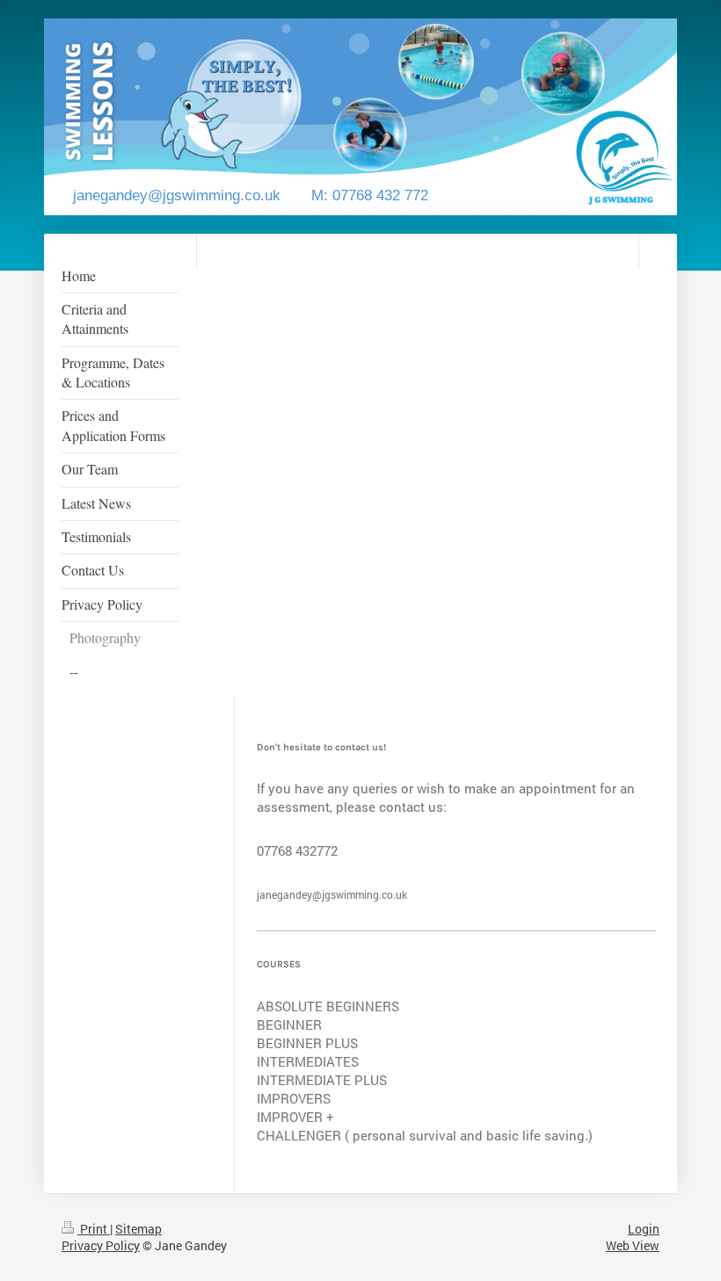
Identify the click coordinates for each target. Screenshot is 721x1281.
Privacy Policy (101, 1245)
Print (93, 1228)
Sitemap (138, 1228)
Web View (632, 1245)
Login (643, 1228)
